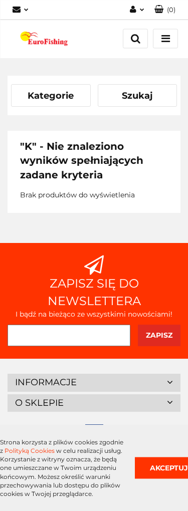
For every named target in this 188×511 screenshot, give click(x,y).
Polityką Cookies (30, 450)
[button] (164, 10)
